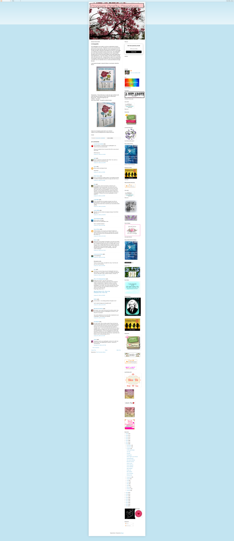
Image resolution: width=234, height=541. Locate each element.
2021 (127, 442)
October (128, 448)
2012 (127, 504)
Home (106, 350)
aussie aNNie (96, 210)
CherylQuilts (96, 321)
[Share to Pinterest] (112, 138)
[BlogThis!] (109, 138)
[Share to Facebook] (111, 138)
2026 (127, 433)
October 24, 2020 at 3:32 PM (99, 180)
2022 (127, 440)
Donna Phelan (97, 229)
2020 (127, 443)
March (128, 487)
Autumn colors (129, 463)
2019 (127, 492)
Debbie (95, 299)
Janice (95, 339)
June (128, 482)
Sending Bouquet (130, 458)
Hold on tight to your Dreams (132, 456)
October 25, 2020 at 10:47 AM (99, 250)
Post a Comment (96, 347)
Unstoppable (129, 454)
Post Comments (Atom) (100, 352)
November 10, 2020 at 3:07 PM (100, 345)
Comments (128, 525)
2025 (127, 435)
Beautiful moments (130, 461)
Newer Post (93, 350)
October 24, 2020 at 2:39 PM (99, 172)
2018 (127, 494)
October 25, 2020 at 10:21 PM (99, 304)
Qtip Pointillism (129, 468)
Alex (95, 269)
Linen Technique (130, 473)
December (129, 445)
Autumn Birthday (130, 466)
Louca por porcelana (98, 254)
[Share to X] (110, 138)
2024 (127, 437)
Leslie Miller (96, 199)
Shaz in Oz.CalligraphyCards (100, 278)
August (128, 478)
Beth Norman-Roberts (98, 308)
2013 (127, 502)
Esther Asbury (97, 175)
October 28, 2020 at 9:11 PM (99, 335)
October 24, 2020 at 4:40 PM (99, 195)
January (128, 490)
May (128, 483)
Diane (95, 166)
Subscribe (133, 51)
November (129, 446)
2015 (127, 499)
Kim (94, 184)
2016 (127, 497)
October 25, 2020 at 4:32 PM (99, 275)
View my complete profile (135, 72)
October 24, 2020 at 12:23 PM (99, 162)
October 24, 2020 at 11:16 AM (99, 154)
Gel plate (128, 453)
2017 (127, 495)
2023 (127, 438)
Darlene (95, 239)
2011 (127, 505)
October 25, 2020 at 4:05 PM (99, 265)
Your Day (128, 451)
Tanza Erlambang (97, 218)
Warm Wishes (129, 471)
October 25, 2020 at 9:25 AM (99, 225)
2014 (127, 500)
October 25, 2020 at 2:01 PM (99, 257)
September (129, 477)
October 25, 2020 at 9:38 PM (99, 295)
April (95, 158)
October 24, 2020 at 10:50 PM (99, 214)
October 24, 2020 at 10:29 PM (99, 206)
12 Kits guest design (131, 449)
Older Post (119, 350)
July (128, 480)
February (129, 488)
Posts (127, 523)
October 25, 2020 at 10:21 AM (99, 236)
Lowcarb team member (98, 143)
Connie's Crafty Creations (115, 6)
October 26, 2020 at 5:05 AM (99, 317)
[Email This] (107, 138)
